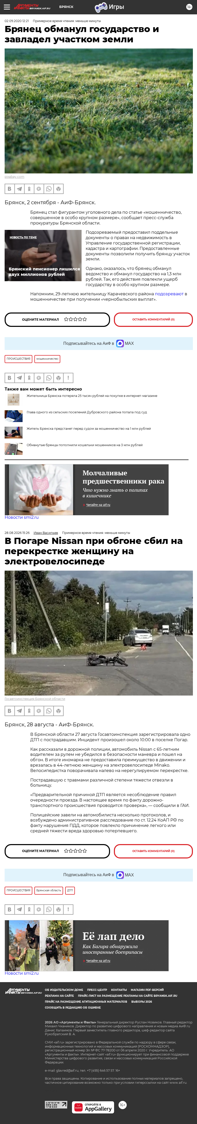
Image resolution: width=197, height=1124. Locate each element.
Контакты (119, 990)
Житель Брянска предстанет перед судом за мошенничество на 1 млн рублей (89, 429)
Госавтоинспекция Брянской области (35, 699)
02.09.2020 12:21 (17, 21)
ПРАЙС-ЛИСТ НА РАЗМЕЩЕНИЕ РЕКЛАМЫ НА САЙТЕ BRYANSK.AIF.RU (127, 996)
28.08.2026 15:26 (17, 533)
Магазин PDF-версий (147, 990)
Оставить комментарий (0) (153, 319)
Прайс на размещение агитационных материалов (86, 1001)
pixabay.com (14, 177)
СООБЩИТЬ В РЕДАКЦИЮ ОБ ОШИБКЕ (73, 1007)
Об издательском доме (64, 990)
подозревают (169, 293)
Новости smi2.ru (22, 517)
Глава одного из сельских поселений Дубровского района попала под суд (87, 412)
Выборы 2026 (141, 1001)
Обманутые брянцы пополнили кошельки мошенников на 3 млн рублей (85, 445)
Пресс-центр (97, 990)
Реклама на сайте (59, 996)
